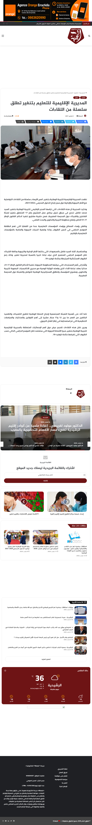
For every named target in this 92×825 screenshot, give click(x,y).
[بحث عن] (89, 36)
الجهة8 (80, 116)
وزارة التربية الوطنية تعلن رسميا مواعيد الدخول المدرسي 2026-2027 (17, 547)
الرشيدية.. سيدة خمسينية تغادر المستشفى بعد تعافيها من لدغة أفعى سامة (46, 617)
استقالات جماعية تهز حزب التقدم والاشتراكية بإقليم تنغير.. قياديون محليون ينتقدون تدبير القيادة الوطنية (75, 549)
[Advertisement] (46, 53)
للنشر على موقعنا (61, 775)
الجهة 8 (55, 821)
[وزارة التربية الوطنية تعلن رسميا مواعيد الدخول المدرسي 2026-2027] (16, 537)
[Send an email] (77, 116)
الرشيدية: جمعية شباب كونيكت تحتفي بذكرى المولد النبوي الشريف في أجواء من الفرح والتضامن (49, 23)
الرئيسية (82, 92)
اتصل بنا (64, 782)
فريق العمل (63, 772)
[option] (45, 427)
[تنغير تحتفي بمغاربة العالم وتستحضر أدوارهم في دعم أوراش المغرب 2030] (45, 537)
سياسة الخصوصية (61, 779)
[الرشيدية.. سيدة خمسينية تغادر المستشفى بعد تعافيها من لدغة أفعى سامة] (80, 620)
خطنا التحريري (62, 768)
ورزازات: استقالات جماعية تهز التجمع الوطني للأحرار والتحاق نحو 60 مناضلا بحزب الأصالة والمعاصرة (40, 607)
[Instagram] (3, 821)
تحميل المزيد (46, 659)
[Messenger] (60, 362)
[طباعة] (50, 362)
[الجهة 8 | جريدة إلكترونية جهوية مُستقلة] (76, 35)
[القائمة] (3, 36)
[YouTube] (5, 821)
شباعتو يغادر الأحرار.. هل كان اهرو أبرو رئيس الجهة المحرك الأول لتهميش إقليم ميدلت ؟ (43, 637)
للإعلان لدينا (63, 786)
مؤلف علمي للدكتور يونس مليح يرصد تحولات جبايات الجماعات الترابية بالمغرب (45, 428)
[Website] (70, 393)
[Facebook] (76, 362)
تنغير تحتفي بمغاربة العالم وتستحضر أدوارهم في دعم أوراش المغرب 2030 (45, 547)
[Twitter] (71, 362)
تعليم (76, 92)
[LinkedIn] (65, 362)
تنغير (76, 97)
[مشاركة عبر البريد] (55, 362)
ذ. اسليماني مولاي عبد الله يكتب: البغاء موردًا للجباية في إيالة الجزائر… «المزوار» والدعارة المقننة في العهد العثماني (39, 628)
